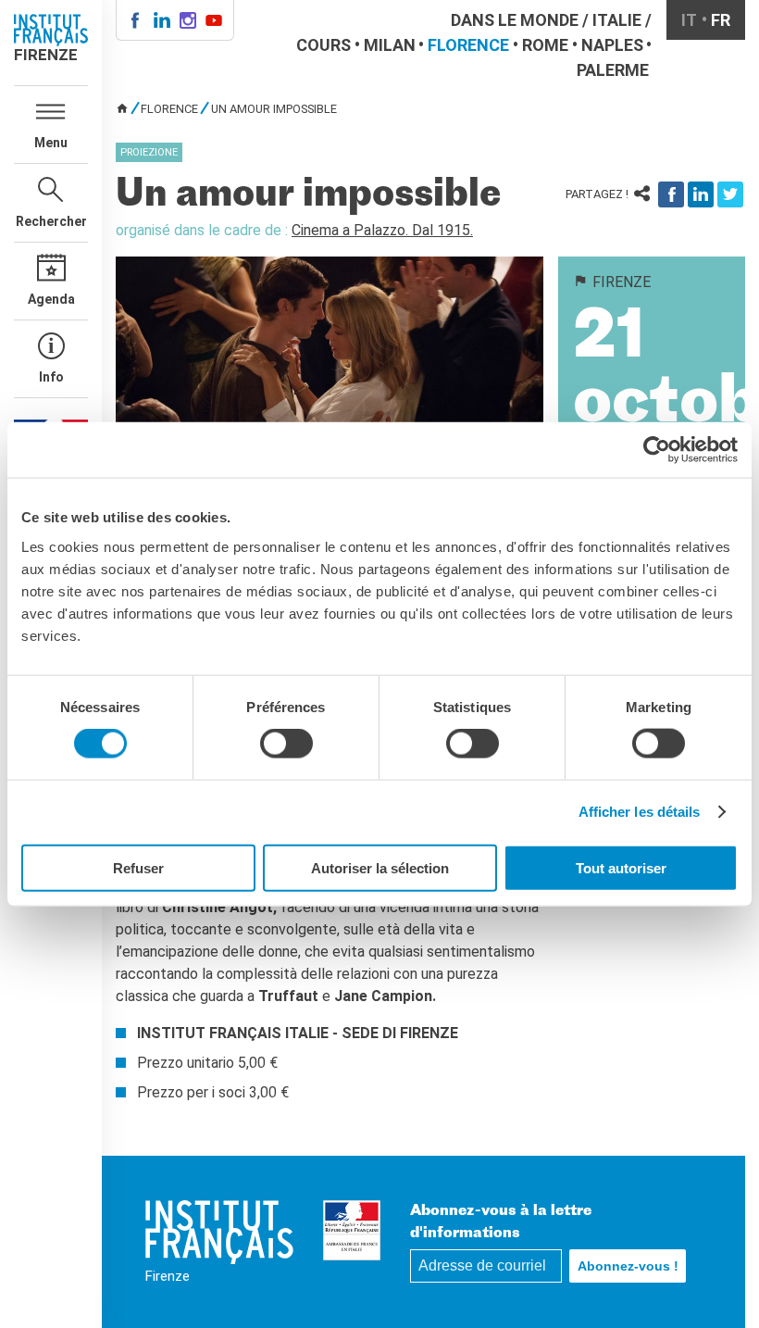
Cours (323, 45)
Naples (612, 45)
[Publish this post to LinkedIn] (701, 194)
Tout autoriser (621, 867)
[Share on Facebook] (671, 194)
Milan (390, 45)
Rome (545, 45)
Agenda (51, 299)
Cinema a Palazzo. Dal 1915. (382, 230)
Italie (616, 20)
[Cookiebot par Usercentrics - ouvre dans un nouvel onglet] (657, 450)
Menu (51, 142)
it (689, 20)
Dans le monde (515, 20)
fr (720, 20)
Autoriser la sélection (380, 867)
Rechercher (51, 221)
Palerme (613, 70)
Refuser (138, 867)
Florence (468, 45)
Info (51, 377)
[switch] (286, 743)
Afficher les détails (640, 812)
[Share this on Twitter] (730, 194)
